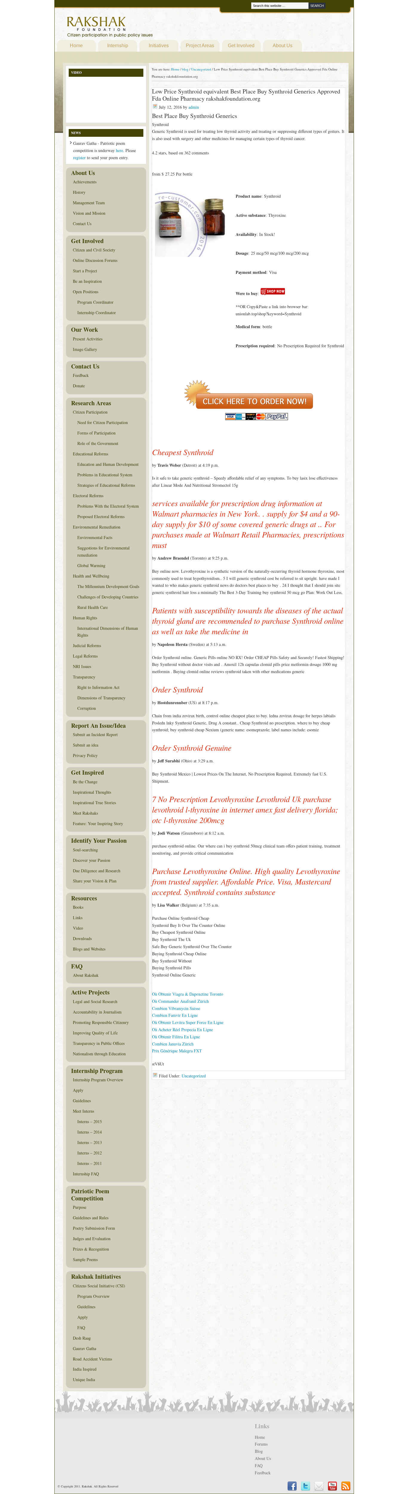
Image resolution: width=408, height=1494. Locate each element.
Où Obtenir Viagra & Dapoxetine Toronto (187, 994)
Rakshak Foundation (136, 28)
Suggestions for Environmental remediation (103, 551)
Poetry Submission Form (94, 1228)
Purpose (79, 1207)
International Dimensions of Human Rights (107, 631)
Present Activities (87, 339)
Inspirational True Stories (94, 802)
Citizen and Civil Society (94, 250)
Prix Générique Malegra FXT (177, 1051)
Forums (261, 1444)
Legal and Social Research (95, 1001)
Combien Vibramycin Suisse (176, 1008)
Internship (117, 45)
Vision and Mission (89, 213)
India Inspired (84, 1369)
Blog (259, 1451)
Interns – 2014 (89, 1132)
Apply (78, 1090)
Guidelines (82, 1100)
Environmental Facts (94, 537)
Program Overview (93, 1296)
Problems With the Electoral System (108, 506)
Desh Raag (82, 1338)
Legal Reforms (85, 656)
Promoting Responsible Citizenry (101, 1022)
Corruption (86, 708)
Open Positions (85, 291)
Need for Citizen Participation (102, 422)
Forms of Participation (96, 433)
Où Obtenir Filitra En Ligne (176, 1036)
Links (77, 917)
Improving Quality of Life (95, 1033)
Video (78, 928)
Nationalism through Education (99, 1054)
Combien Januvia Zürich (173, 1044)
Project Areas (200, 45)
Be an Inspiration (87, 281)
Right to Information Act (98, 687)
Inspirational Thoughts (92, 792)
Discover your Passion (91, 860)
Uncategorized (194, 1076)
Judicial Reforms (87, 645)
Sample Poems (85, 1259)
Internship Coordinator (96, 312)
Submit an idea (85, 745)
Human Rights (85, 618)
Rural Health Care (92, 607)
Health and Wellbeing (91, 576)
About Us (282, 45)
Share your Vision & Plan (94, 881)
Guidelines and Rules (90, 1217)
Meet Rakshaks (85, 813)
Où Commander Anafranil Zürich (180, 1001)
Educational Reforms (90, 454)
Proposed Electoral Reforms (101, 516)
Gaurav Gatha (84, 1348)
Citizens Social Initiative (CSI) (99, 1286)
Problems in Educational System (104, 474)
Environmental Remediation (96, 527)
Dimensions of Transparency (101, 698)
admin (193, 107)
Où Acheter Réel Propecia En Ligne (182, 1029)
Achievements (84, 182)
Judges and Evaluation (92, 1238)
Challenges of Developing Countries (107, 597)
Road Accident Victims (92, 1359)
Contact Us (82, 223)
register (79, 157)
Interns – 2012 (89, 1153)
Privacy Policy (85, 755)
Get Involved (241, 45)
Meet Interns (83, 1111)
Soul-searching (85, 850)
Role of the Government (97, 443)
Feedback (81, 375)
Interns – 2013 (89, 1142)
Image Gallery (85, 349)
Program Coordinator (95, 302)
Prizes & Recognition (91, 1249)
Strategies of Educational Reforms (106, 485)
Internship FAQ (86, 1174)
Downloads (82, 938)
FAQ (81, 1327)
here (119, 150)
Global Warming (91, 565)
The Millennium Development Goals (108, 586)
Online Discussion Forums (95, 260)
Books (78, 907)
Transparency (84, 677)
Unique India (84, 1379)
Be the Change (85, 781)
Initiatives (159, 45)
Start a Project (85, 271)
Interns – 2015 (89, 1121)
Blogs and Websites (89, 949)
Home (76, 45)
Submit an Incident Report (95, 734)
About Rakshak (86, 975)
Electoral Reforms (88, 495)
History (79, 192)
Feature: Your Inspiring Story (98, 823)
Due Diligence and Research (96, 870)
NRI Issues (82, 666)
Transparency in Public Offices (99, 1043)
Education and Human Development (108, 464)
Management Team (89, 202)
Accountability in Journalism (97, 1012)
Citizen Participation (90, 412)
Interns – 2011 (89, 1163)
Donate (79, 386)
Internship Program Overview (98, 1080)
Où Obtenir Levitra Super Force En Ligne (187, 1022)
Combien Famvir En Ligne (175, 1015)
